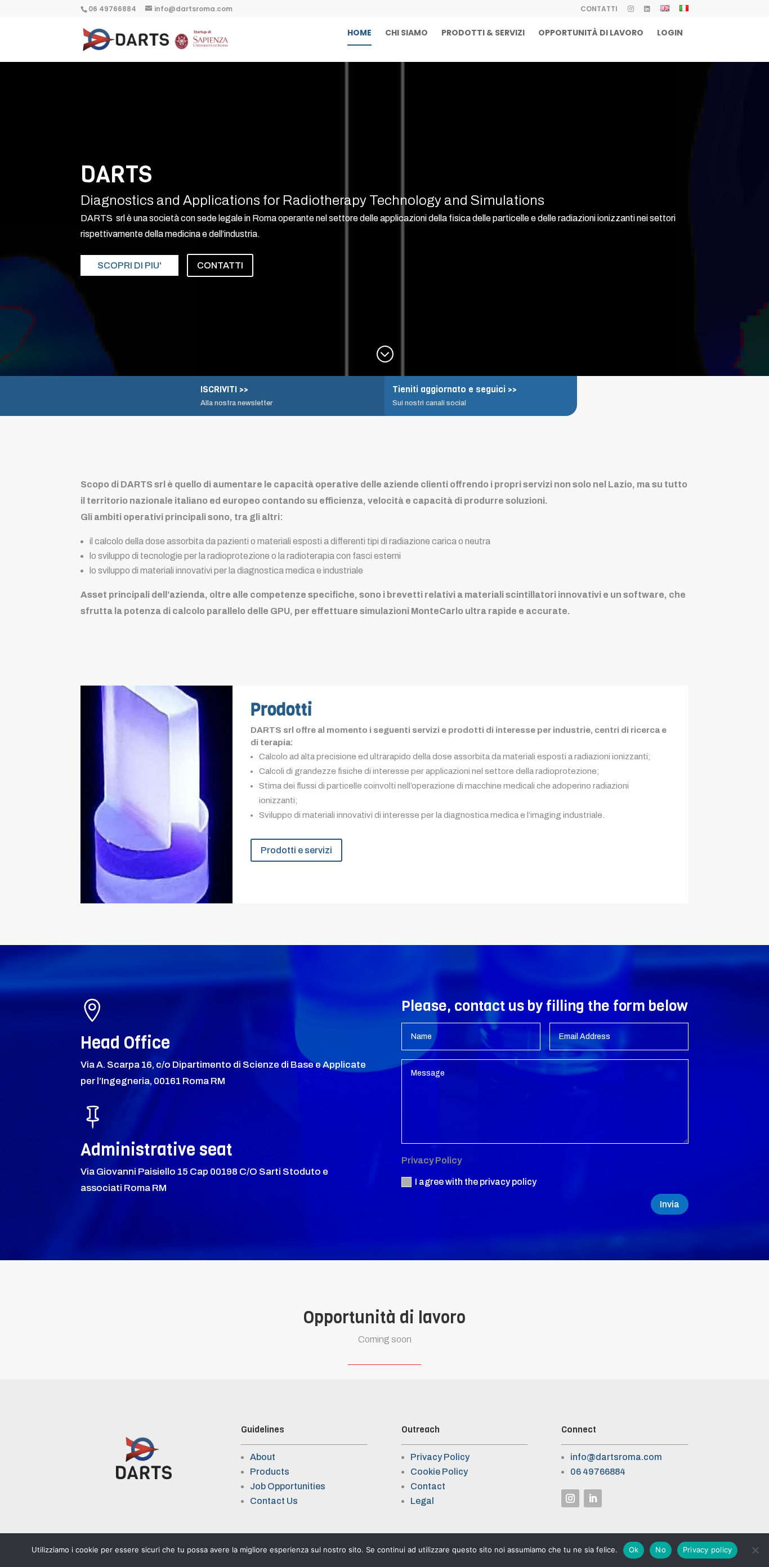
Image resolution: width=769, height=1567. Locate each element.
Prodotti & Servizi (483, 33)
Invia (669, 1204)
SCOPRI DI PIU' (129, 265)
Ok (634, 1549)
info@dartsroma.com (616, 1457)
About (262, 1457)
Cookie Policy (439, 1471)
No (660, 1549)
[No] (755, 1550)
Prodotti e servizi (296, 850)
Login (670, 33)
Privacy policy (707, 1549)
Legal (422, 1501)
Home (359, 33)
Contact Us (274, 1501)
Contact (427, 1486)
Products (269, 1471)
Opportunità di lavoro (590, 33)
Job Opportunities (287, 1486)
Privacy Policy (440, 1457)
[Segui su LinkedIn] (593, 1498)
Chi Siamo (406, 33)
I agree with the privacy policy (475, 1182)
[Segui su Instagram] (570, 1498)
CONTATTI (599, 10)
